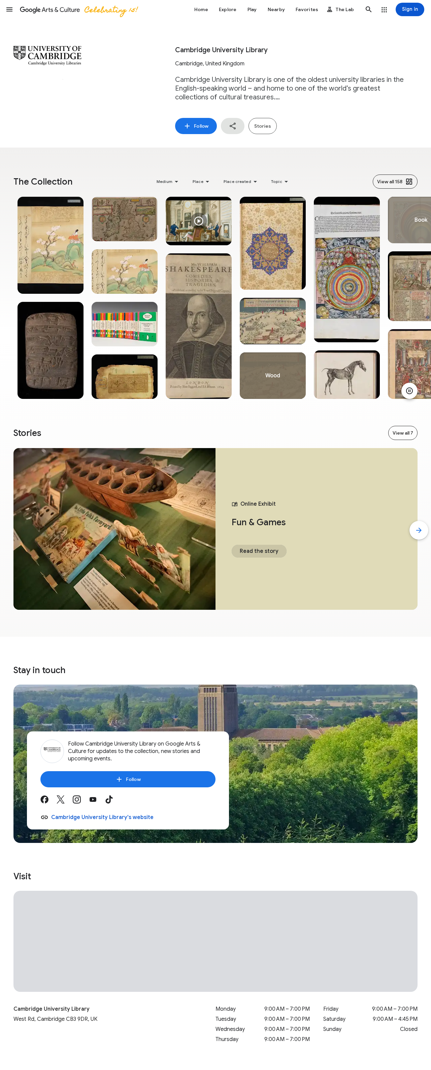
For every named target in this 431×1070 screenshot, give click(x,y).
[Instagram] (81, 802)
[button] (9, 9)
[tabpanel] (50, 298)
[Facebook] (48, 802)
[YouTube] (97, 802)
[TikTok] (113, 802)
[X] (65, 802)
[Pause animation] (409, 391)
